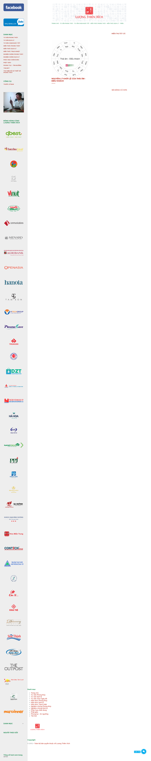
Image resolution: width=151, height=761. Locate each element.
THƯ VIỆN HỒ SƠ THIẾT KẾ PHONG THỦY (12, 71)
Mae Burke (94, 753)
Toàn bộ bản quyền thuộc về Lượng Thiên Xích (52, 743)
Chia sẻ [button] (53, 83)
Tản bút (34, 716)
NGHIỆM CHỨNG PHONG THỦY (13, 54)
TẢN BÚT (6, 68)
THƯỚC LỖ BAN (8, 84)
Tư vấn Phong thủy (38, 695)
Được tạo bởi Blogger (90, 749)
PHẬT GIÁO (7, 62)
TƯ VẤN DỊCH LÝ (8, 40)
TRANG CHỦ (55, 23)
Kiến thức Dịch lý (37, 702)
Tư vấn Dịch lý (36, 697)
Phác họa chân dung (39, 710)
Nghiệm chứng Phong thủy (41, 706)
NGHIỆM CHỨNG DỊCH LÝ (11, 57)
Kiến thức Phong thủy (39, 700)
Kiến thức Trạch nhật (39, 704)
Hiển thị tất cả (118, 33)
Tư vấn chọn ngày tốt (39, 699)
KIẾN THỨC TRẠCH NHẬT (11, 51)
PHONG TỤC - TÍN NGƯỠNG (12, 65)
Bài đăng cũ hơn (119, 90)
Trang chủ (35, 693)
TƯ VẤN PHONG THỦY (66, 23)
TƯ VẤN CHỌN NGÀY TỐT (81, 23)
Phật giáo (34, 712)
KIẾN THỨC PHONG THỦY (98, 23)
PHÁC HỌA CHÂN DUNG (11, 60)
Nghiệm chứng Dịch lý (39, 708)
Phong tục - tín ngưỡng (39, 714)
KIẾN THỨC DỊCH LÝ (113, 23)
